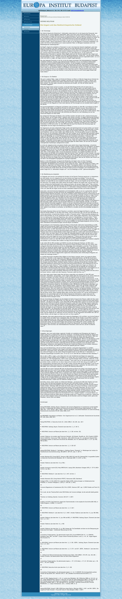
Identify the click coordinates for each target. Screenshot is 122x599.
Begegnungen (27, 27)
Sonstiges (26, 29)
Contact (62, 593)
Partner (27, 31)
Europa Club (28, 22)
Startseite (27, 13)
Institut (27, 16)
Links (66, 593)
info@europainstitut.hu (77, 10)
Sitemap (56, 593)
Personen (27, 19)
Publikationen (28, 24)
